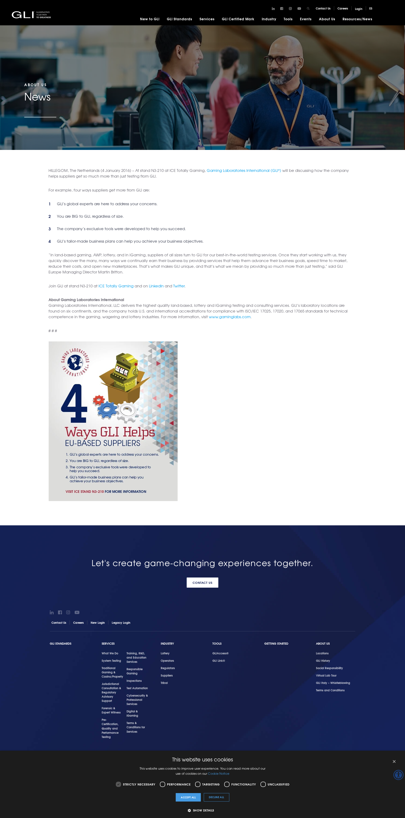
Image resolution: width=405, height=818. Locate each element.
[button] (202, 810)
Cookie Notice (218, 773)
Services (207, 18)
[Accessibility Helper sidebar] (398, 775)
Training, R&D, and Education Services (136, 657)
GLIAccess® (220, 653)
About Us (327, 18)
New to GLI (149, 18)
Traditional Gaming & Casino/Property (112, 672)
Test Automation (137, 688)
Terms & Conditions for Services (136, 727)
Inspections (134, 680)
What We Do (110, 653)
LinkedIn (156, 286)
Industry (269, 18)
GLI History (323, 660)
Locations (322, 653)
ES (370, 8)
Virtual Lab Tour (326, 675)
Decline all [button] (216, 797)
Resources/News (357, 18)
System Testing (111, 660)
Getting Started (276, 643)
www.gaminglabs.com (230, 316)
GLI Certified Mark (238, 18)
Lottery (165, 653)
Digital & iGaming (132, 713)
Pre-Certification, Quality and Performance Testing (110, 728)
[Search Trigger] (308, 8)
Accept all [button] (188, 797)
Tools (288, 18)
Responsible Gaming (135, 671)
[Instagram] (290, 8)
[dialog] (202, 784)
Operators (167, 660)
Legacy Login (121, 622)
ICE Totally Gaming (116, 286)
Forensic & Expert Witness (111, 710)
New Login (98, 622)
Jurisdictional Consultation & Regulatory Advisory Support (111, 692)
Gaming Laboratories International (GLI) (244, 170)
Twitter (179, 286)
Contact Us (323, 8)
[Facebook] (281, 8)
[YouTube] (299, 8)
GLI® (31, 14)
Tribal (164, 683)
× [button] (394, 761)
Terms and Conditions (330, 690)
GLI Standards (179, 18)
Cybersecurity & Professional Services (137, 699)
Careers (343, 8)
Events (306, 18)
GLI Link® (218, 660)
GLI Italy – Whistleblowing (333, 683)
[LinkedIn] (273, 8)
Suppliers (167, 675)
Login (358, 9)
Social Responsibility (329, 668)
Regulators (168, 668)
